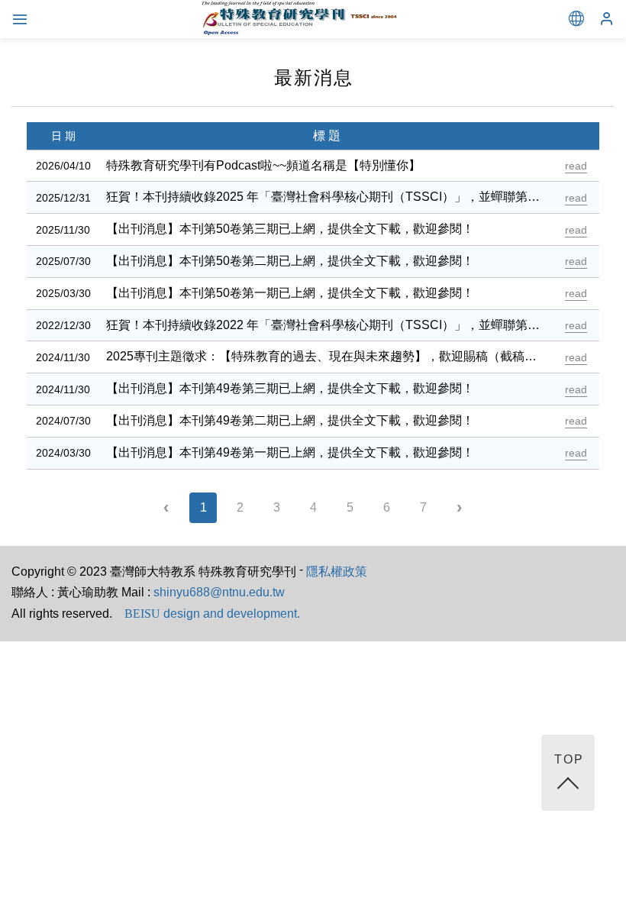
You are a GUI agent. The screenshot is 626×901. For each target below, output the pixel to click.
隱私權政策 (336, 571)
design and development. (212, 613)
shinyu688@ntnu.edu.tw (219, 592)
